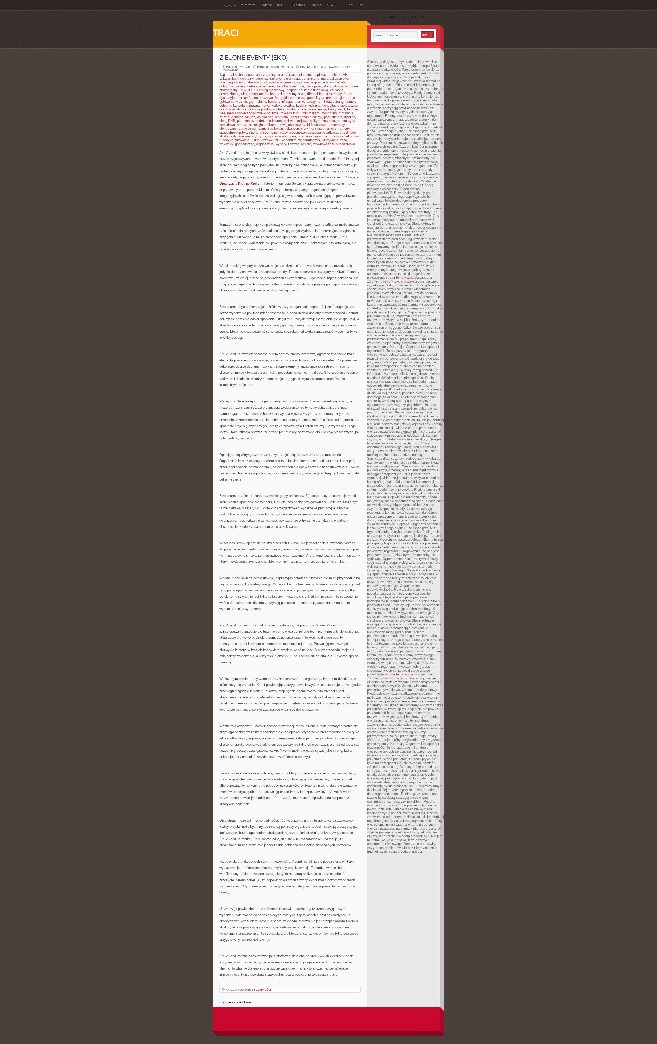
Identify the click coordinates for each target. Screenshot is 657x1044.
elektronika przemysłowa (286, 94)
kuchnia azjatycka (232, 109)
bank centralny (243, 78)
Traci (226, 33)
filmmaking (315, 94)
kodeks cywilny (283, 105)
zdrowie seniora (299, 144)
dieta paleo (314, 86)
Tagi (350, 5)
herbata (273, 102)
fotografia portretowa (290, 98)
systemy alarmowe (282, 136)
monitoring (329, 113)
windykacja (330, 140)
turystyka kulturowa (344, 136)
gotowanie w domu (233, 102)
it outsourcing (333, 102)
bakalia (224, 78)
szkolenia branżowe (312, 136)
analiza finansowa (241, 75)
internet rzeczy (305, 102)
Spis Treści (334, 5)
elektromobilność (253, 94)
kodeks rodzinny (308, 105)
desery (240, 86)
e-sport (291, 90)
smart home (324, 128)
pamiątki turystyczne (339, 117)
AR (345, 75)
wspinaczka (265, 144)
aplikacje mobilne (328, 75)
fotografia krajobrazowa (255, 98)
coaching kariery (231, 82)
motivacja (346, 113)
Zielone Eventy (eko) (253, 58)
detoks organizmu (260, 86)
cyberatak (253, 82)
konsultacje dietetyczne (340, 105)
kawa (265, 105)
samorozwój (247, 128)
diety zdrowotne (335, 86)
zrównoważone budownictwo (334, 144)
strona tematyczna (399, 277)
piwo (222, 121)
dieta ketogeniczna (290, 86)
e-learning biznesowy (269, 90)
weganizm (289, 140)
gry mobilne (257, 102)
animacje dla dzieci (299, 75)
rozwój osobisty (289, 125)
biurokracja (292, 78)
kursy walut (336, 109)
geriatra (331, 98)
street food (348, 132)
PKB (231, 121)
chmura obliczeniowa (333, 78)
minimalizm (310, 113)
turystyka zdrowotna (234, 140)
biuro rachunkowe (269, 78)
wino (343, 140)
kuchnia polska (259, 109)
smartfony (342, 128)
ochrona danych (243, 117)
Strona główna (226, 5)
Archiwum (248, 5)
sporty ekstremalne (263, 132)
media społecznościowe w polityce (252, 113)
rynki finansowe (314, 125)
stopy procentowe (293, 132)
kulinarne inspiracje (312, 109)
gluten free (347, 98)
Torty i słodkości (258, 989)
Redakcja (298, 5)
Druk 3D (245, 90)
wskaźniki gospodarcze (236, 144)
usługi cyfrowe (262, 140)
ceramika (308, 78)
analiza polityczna (269, 75)
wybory (281, 144)
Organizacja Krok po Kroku (239, 183)
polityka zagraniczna (325, 121)
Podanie (266, 5)
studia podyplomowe (234, 136)
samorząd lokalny (271, 128)
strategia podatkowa (323, 132)
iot (319, 102)
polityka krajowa (296, 121)
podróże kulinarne (269, 121)
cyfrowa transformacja (278, 82)
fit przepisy (333, 94)
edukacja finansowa (313, 90)
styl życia (259, 136)
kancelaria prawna (246, 105)
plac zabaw (245, 121)
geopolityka (315, 98)
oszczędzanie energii (306, 117)
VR (277, 140)
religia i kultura (265, 125)
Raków (282, 5)
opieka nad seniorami (273, 117)
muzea (224, 117)
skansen (292, 128)
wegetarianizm (309, 140)
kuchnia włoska (284, 109)
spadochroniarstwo (233, 132)
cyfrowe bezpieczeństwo (315, 82)
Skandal (316, 5)
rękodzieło (244, 125)
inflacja (286, 102)
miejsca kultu (290, 113)
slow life (307, 128)
